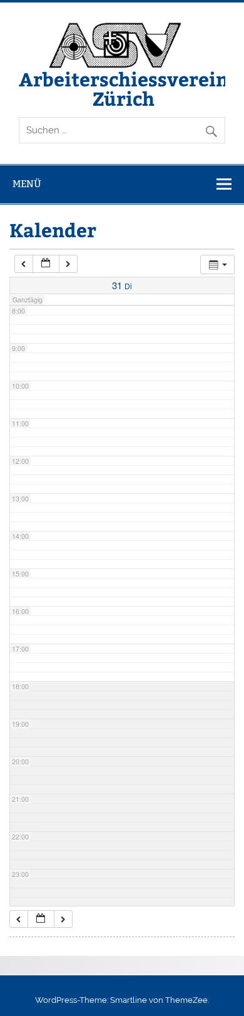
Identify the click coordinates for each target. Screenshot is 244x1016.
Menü (27, 184)
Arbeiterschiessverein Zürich (123, 88)
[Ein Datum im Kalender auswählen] (46, 264)
